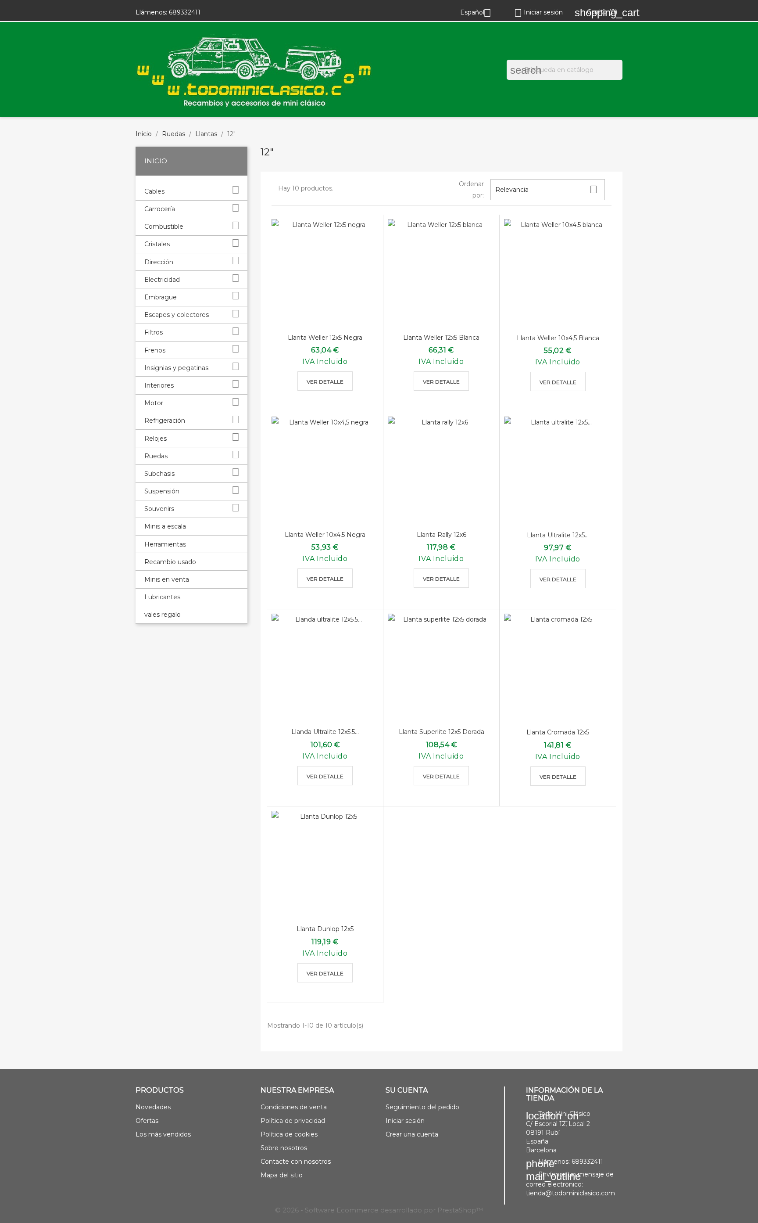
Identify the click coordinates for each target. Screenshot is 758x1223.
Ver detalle (325, 381)
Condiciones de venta (294, 1107)
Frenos (154, 350)
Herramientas (165, 544)
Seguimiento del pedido (422, 1107)
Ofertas (147, 1121)
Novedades (153, 1107)
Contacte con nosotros (296, 1161)
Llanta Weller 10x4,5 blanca (558, 338)
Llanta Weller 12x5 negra (325, 338)
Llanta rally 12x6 (441, 535)
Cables (154, 191)
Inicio (155, 161)
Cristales (157, 244)
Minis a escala (165, 526)
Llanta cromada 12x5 (557, 732)
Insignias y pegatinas (176, 368)
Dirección (158, 262)
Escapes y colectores (176, 315)
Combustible (163, 226)
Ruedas (156, 456)
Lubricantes (162, 597)
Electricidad (162, 280)
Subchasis (159, 474)
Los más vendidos (163, 1134)
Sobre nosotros (284, 1148)
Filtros (153, 332)
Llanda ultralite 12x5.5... (325, 732)
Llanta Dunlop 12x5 (325, 929)
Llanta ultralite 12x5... (558, 535)
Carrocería (159, 209)
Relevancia (546, 189)
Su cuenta (407, 1090)
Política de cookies (289, 1134)
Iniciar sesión (405, 1121)
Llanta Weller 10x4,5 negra (325, 535)
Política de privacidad (293, 1121)
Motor (153, 403)
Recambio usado (170, 562)
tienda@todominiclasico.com (570, 1193)
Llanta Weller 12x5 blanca (441, 338)
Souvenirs (159, 509)
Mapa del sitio (282, 1175)
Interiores (159, 385)
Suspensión (161, 491)
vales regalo (162, 615)
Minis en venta (166, 579)
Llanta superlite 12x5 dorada (441, 732)
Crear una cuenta (412, 1134)
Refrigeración (164, 420)
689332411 (184, 12)
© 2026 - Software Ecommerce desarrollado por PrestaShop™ (379, 1210)
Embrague (160, 297)
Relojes (155, 438)
